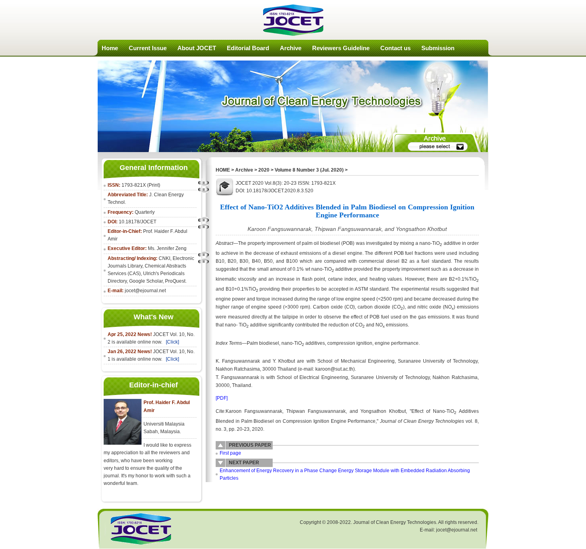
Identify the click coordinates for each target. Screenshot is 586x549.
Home (110, 48)
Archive (290, 48)
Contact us (395, 48)
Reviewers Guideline (341, 48)
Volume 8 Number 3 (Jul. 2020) (309, 170)
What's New (153, 317)
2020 (263, 170)
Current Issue (148, 48)
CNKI (164, 258)
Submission (437, 48)
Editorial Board (248, 48)
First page (230, 453)
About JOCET (196, 48)
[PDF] (222, 398)
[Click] (172, 342)
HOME (223, 170)
